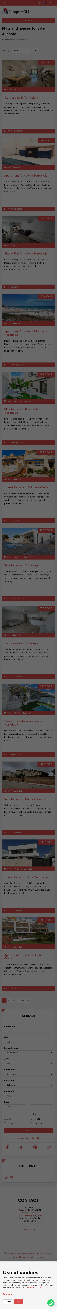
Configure (7, 1294)
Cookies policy (34, 1287)
